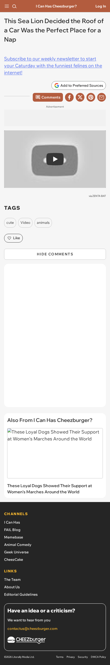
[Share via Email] (101, 97)
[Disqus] (55, 338)
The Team (12, 579)
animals (43, 222)
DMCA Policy (98, 657)
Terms (59, 657)
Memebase (13, 537)
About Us (12, 587)
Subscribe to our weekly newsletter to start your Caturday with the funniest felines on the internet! (53, 65)
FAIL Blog (12, 529)
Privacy (71, 657)
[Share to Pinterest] (90, 97)
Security (83, 657)
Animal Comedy (17, 544)
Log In (100, 6)
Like (16, 238)
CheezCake (13, 559)
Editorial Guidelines (21, 594)
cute (10, 222)
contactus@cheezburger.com (32, 628)
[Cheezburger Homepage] (55, 641)
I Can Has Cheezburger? (56, 6)
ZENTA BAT (99, 196)
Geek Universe (16, 552)
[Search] (14, 6)
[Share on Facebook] (69, 97)
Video (25, 222)
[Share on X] (80, 97)
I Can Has (12, 522)
